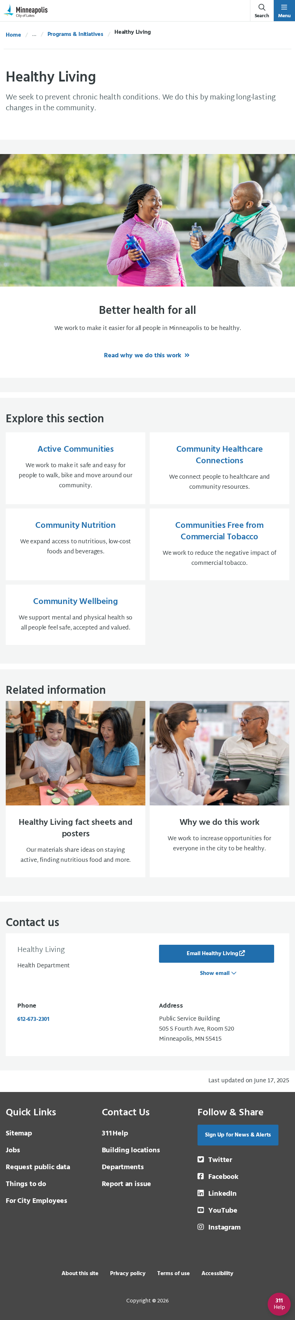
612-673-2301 (33, 1019)
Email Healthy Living (212, 953)
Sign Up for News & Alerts (238, 1135)
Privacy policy (128, 1273)
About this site (80, 1273)
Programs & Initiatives (75, 34)
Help (115, 1133)
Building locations (131, 1150)
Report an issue (126, 1184)
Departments (123, 1167)
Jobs (13, 1150)
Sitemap (19, 1133)
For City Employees (36, 1201)
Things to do (26, 1184)
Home (13, 35)
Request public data (38, 1167)
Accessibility (217, 1273)
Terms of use (173, 1273)
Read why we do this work (143, 355)
